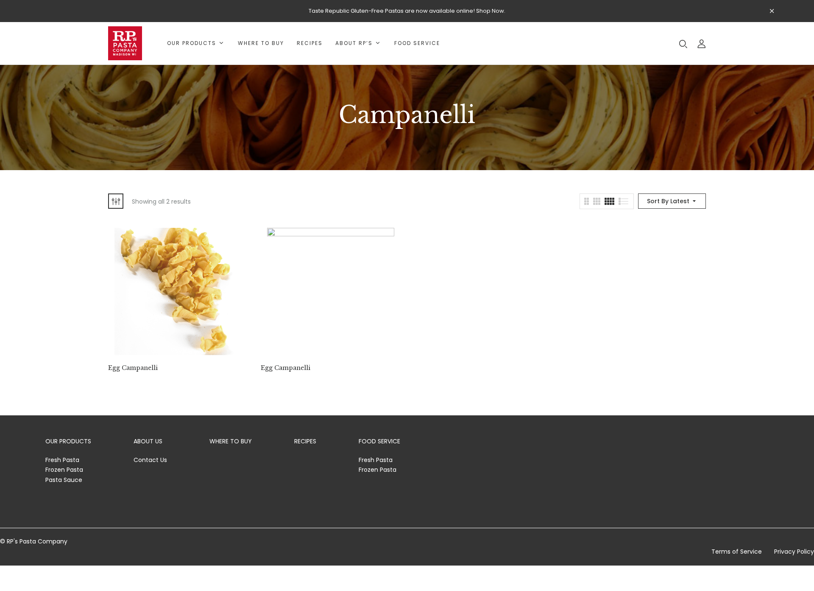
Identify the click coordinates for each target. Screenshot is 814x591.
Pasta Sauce (63, 480)
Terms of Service (736, 551)
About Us (148, 441)
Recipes (305, 441)
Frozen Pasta (64, 469)
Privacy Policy (794, 551)
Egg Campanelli (133, 368)
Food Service (379, 441)
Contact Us (150, 460)
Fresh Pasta (62, 460)
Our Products (68, 441)
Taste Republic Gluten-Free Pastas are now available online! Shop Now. (407, 11)
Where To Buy (230, 441)
